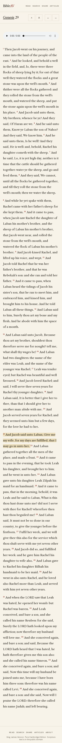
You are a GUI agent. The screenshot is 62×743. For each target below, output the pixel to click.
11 (15, 252)
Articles (54, 6)
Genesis (8, 18)
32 (30, 608)
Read (28, 6)
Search (36, 6)
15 (4, 334)
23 (37, 457)
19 (45, 392)
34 (49, 660)
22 (31, 445)
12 (43, 257)
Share (45, 6)
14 (35, 309)
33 (22, 637)
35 (21, 688)
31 (4, 597)
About (49, 732)
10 (25, 211)
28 (13, 549)
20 (44, 409)
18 (17, 380)
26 (37, 514)
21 (4, 434)
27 (17, 531)
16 (38, 351)
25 (36, 486)
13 (13, 280)
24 (38, 474)
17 (32, 369)
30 (40, 572)
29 (34, 560)
